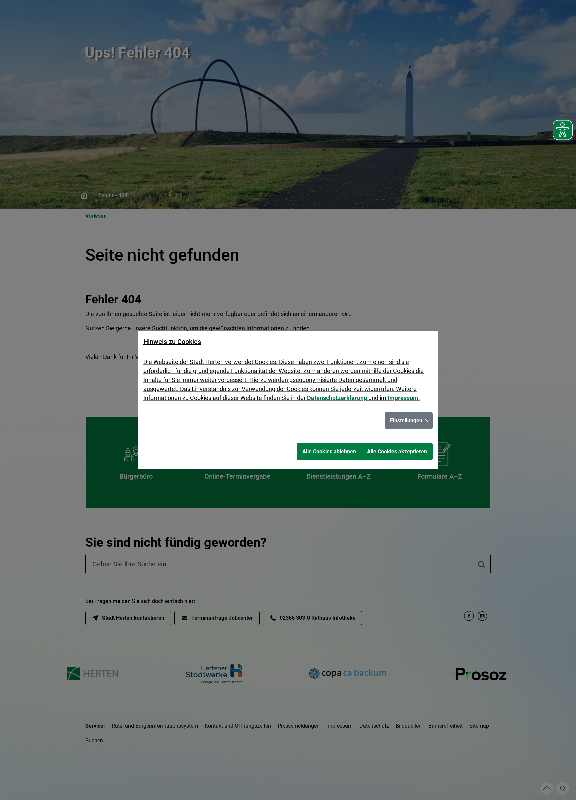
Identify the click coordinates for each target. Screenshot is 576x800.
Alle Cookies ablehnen (329, 451)
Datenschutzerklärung (337, 397)
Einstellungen (406, 420)
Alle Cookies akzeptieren (397, 451)
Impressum (403, 397)
